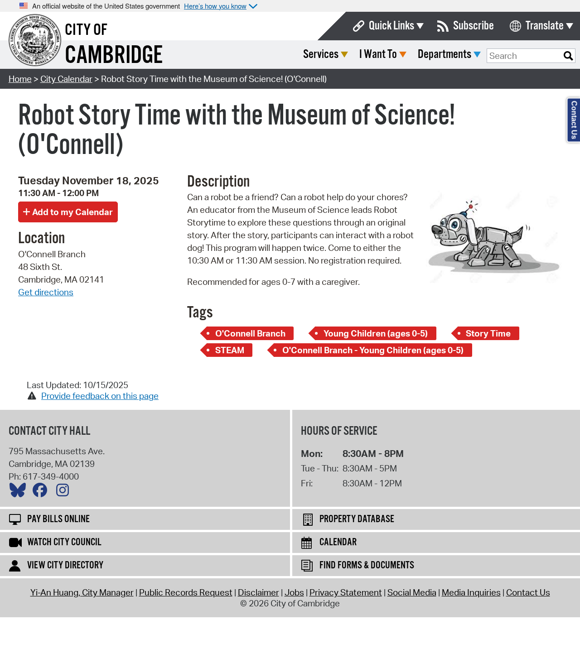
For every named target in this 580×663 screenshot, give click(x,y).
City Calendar (66, 78)
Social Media (411, 592)
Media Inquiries (471, 592)
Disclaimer (258, 592)
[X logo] (20, 492)
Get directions (45, 292)
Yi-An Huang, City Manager (82, 592)
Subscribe (473, 26)
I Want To (378, 54)
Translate (545, 26)
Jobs (294, 592)
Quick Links (391, 26)
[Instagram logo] (64, 492)
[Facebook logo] (42, 492)
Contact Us (528, 592)
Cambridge (114, 56)
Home (20, 78)
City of (86, 30)
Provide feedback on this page (100, 395)
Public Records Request (185, 592)
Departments (444, 54)
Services (320, 54)
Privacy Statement (345, 592)
